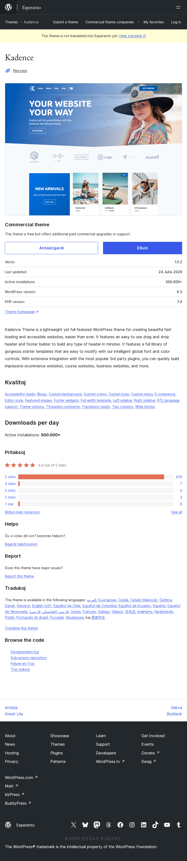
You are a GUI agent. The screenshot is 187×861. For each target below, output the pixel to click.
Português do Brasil (32, 617)
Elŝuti (142, 247)
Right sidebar (144, 400)
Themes (11, 22)
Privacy (11, 761)
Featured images (38, 400)
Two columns (122, 407)
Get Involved (153, 735)
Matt (12, 786)
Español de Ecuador (135, 606)
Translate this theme (21, 628)
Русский (57, 617)
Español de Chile (67, 606)
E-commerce (165, 394)
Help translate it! (132, 36)
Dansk (10, 606)
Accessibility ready (20, 394)
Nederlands (163, 611)
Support (103, 744)
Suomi (76, 611)
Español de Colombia (100, 606)
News (10, 744)
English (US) (42, 606)
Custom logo (119, 394)
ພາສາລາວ (144, 611)
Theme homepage (20, 312)
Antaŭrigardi (51, 247)
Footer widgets (66, 400)
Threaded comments (63, 407)
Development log (25, 652)
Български (107, 600)
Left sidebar (122, 400)
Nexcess (20, 70)
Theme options (31, 407)
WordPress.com (21, 777)
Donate (150, 753)
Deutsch (23, 606)
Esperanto (25, 825)
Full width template (96, 400)
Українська (74, 617)
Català (123, 600)
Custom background (65, 394)
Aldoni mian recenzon (22, 512)
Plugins (56, 753)
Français (89, 611)
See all (176, 512)
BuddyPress (18, 803)
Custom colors (95, 394)
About (10, 735)
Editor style (14, 400)
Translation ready (96, 407)
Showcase (59, 735)
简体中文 (98, 617)
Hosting (12, 753)
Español (159, 606)
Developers (106, 753)
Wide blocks (145, 407)
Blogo (42, 394)
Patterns (58, 761)
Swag (148, 761)
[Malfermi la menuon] (179, 7)
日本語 (130, 611)
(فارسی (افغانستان (49, 611)
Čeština (165, 600)
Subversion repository (29, 658)
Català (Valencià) (144, 600)
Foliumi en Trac (23, 663)
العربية (91, 600)
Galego (104, 611)
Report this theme (19, 576)
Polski (9, 617)
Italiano (117, 611)
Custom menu (142, 394)
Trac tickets (20, 669)
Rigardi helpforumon (21, 544)
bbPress (15, 794)
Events (147, 744)
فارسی (35, 611)
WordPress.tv (110, 761)
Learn (101, 735)
